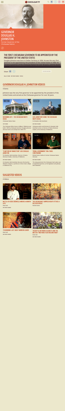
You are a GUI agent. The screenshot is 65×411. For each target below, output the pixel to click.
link (2, 48)
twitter (55, 2)
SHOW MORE (47, 71)
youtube (63, 2)
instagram (59, 2)
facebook (51, 2)
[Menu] (2, 2)
